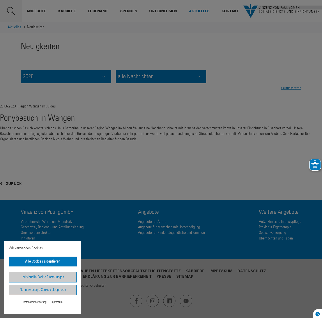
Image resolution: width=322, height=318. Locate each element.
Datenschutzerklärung (34, 302)
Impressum (56, 302)
